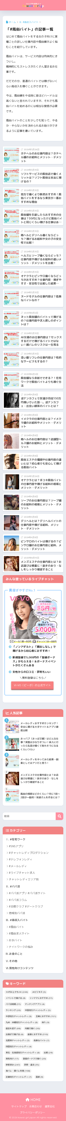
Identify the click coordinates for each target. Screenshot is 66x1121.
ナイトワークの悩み (21, 947)
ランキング (13, 1010)
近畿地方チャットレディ (18, 1076)
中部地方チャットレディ (18, 1016)
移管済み (13, 1064)
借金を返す (13, 1028)
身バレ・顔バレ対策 (18, 1070)
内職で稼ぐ (32, 1028)
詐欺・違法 (31, 1064)
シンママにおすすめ (41, 998)
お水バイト (15, 940)
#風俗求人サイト (19, 933)
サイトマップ (19, 1106)
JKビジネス (39, 992)
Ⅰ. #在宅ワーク (15, 839)
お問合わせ (35, 1106)
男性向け (12, 1058)
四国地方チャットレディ (18, 1046)
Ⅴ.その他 (11, 961)
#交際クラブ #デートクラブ (26, 906)
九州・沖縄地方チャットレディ (22, 1022)
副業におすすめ (38, 1034)
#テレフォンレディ (20, 859)
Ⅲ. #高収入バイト (17, 920)
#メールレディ (18, 866)
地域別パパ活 (17, 913)
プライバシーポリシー (32, 1112)
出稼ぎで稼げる (14, 1034)
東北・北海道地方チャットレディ (23, 1052)
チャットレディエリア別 (24, 879)
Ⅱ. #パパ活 (13, 886)
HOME (35, 1100)
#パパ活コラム (18, 900)
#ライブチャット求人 (22, 873)
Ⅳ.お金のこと (14, 954)
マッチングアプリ (35, 1004)
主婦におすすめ (46, 1016)
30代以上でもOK (17, 992)
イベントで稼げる (15, 998)
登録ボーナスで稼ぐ (34, 1058)
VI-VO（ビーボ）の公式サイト (32, 685)
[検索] (59, 816)
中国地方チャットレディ (38, 1010)
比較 (48, 1052)
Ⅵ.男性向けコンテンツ (20, 968)
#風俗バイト (16, 927)
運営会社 (50, 1106)
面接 (39, 1076)
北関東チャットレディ (17, 1040)
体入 (45, 1022)
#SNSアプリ (16, 846)
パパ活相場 (13, 1004)
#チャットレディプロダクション (29, 853)
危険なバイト (41, 1040)
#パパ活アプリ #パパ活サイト (27, 893)
